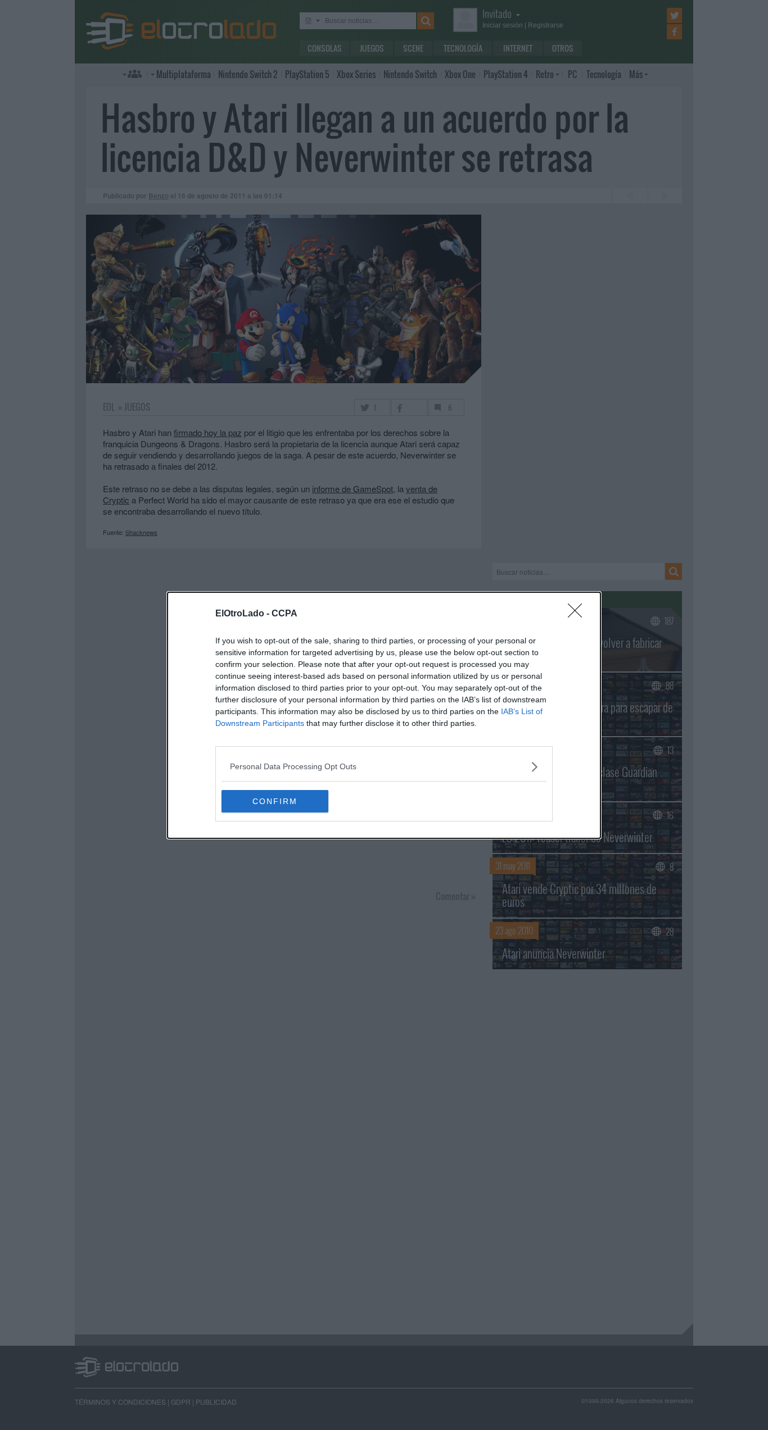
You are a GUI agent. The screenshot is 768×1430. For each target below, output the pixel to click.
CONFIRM (274, 801)
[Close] (578, 614)
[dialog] (384, 715)
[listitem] (384, 767)
